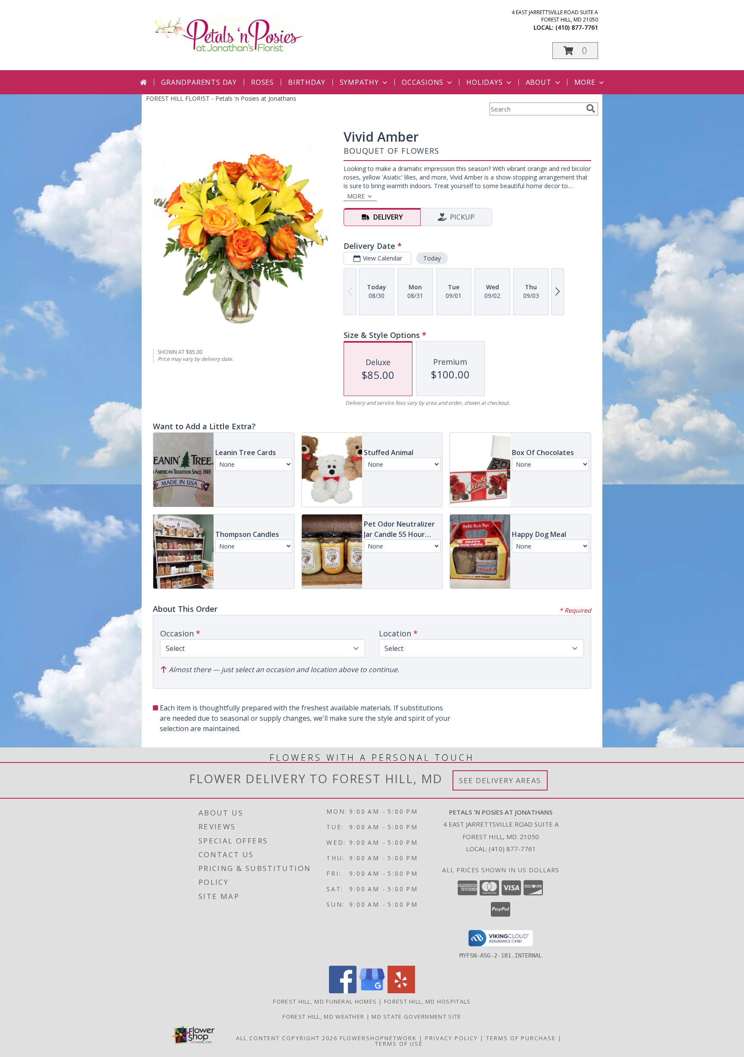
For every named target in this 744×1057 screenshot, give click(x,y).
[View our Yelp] (401, 991)
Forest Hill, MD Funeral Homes (325, 1001)
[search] (591, 108)
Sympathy (359, 82)
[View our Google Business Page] (372, 991)
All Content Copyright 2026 (287, 1038)
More (584, 82)
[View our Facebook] (342, 991)
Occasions (422, 82)
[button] (575, 50)
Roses (262, 82)
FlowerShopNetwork (378, 1038)
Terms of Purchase (521, 1038)
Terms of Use (399, 1044)
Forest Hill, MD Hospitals (427, 1001)
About (539, 82)
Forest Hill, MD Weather (323, 1016)
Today (432, 258)
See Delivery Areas (500, 780)
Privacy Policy (451, 1038)
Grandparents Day (199, 82)
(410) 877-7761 (576, 27)
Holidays (484, 82)
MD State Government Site (416, 1016)
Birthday (306, 82)
